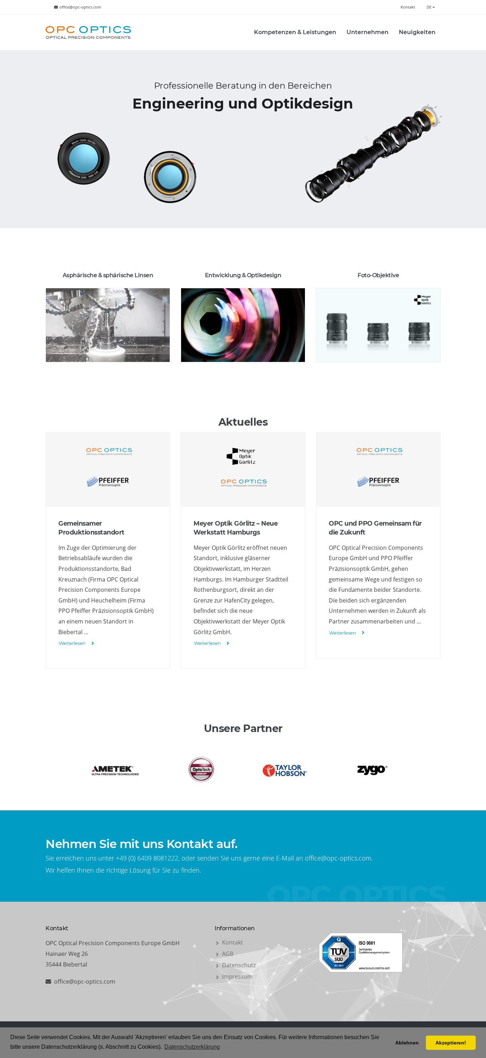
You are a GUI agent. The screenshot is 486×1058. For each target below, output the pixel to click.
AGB (227, 954)
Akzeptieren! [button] (450, 1043)
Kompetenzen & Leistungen (295, 32)
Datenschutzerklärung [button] (192, 1047)
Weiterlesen (72, 643)
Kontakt (408, 7)
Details (108, 356)
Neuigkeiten (417, 32)
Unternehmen (368, 32)
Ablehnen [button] (407, 1043)
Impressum (237, 976)
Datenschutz (239, 965)
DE (430, 7)
